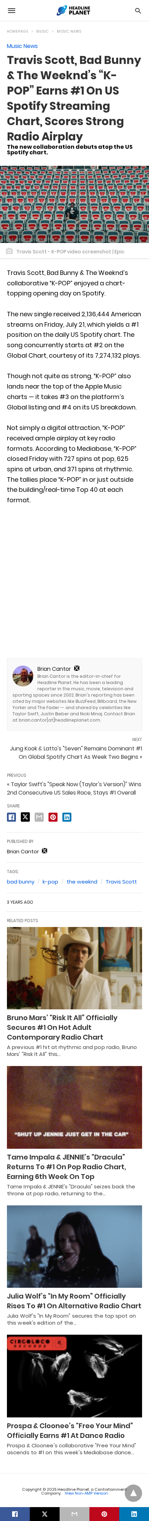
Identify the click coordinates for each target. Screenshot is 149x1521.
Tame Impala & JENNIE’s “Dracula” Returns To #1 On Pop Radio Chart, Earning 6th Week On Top (66, 1166)
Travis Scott (121, 881)
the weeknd (82, 881)
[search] (138, 11)
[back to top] (133, 1493)
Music (42, 31)
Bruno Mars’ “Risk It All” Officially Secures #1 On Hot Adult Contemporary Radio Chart (62, 1027)
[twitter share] (25, 817)
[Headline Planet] (74, 10)
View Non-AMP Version (86, 1493)
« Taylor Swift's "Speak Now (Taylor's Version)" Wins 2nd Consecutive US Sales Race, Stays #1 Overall (74, 788)
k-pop (50, 881)
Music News (69, 31)
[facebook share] (11, 817)
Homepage (17, 31)
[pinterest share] (53, 817)
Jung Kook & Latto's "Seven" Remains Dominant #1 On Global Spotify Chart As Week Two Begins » (76, 753)
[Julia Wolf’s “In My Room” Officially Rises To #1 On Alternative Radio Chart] (74, 1246)
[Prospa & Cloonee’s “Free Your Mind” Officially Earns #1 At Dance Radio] (74, 1376)
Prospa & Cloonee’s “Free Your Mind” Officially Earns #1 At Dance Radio (70, 1430)
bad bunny (20, 881)
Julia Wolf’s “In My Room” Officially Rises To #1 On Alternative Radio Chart (74, 1301)
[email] (74, 1514)
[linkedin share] (66, 817)
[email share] (39, 817)
